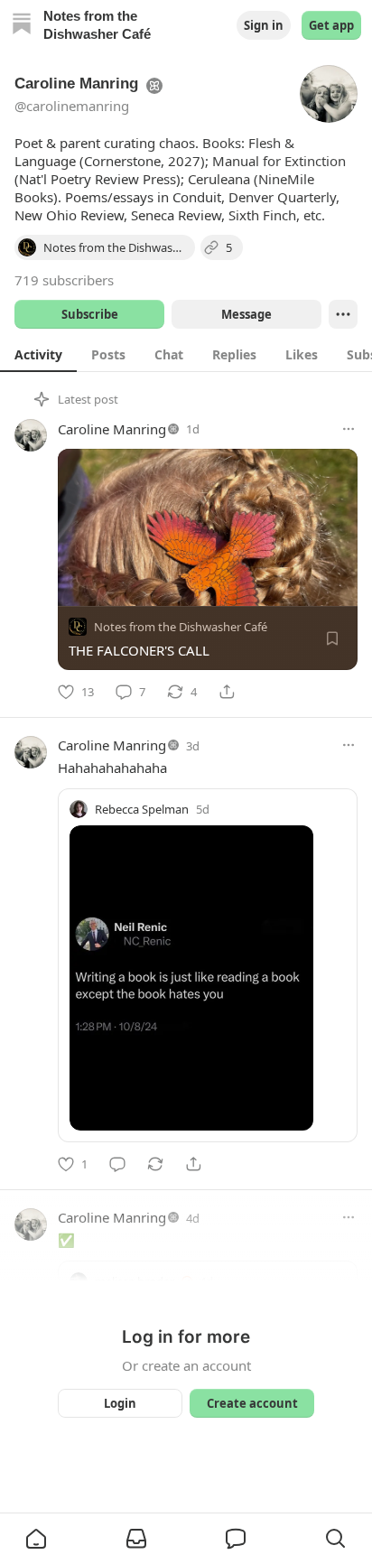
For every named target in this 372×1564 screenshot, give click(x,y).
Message (246, 314)
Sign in (264, 25)
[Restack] (155, 1164)
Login (120, 1403)
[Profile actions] (343, 314)
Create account (252, 1403)
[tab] (38, 354)
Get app (331, 25)
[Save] (332, 638)
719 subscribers (64, 280)
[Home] (22, 26)
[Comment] (117, 1164)
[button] (36, 1538)
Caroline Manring (112, 429)
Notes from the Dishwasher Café (180, 627)
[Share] (226, 691)
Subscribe (89, 314)
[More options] (348, 428)
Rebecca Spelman (142, 809)
